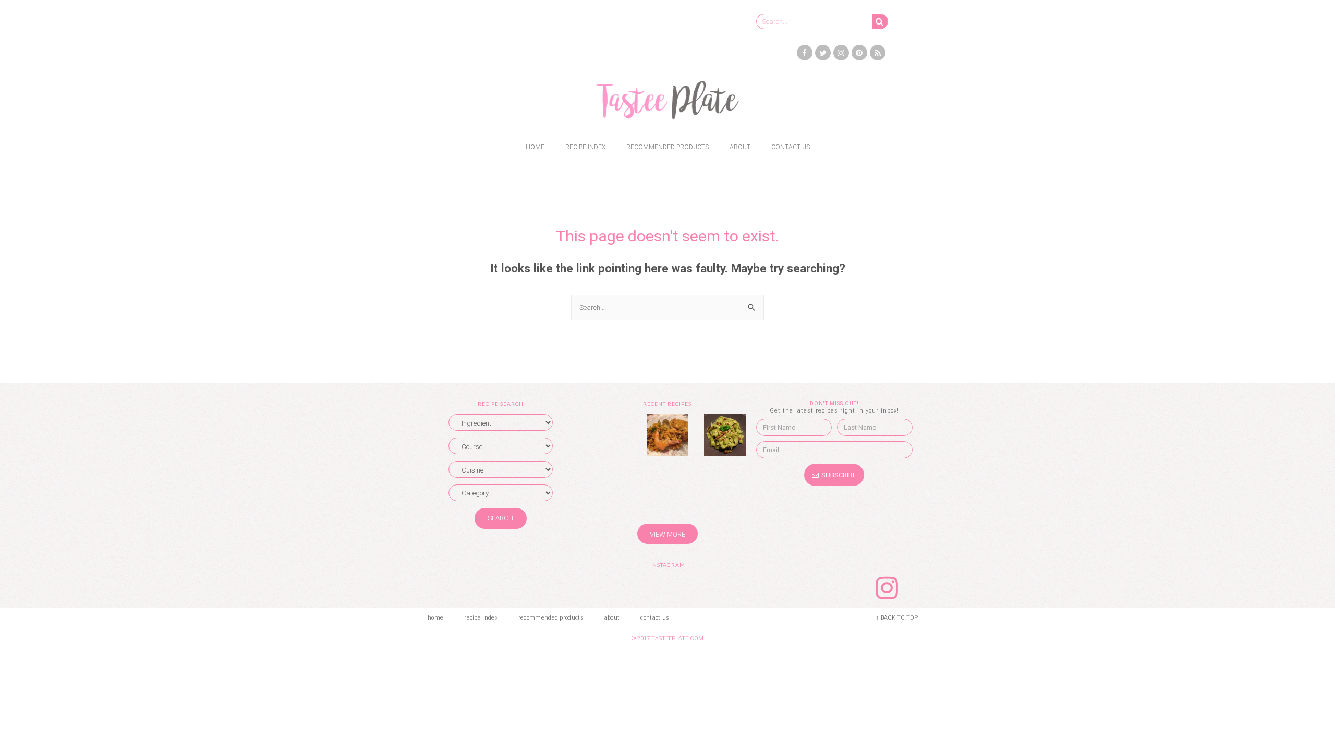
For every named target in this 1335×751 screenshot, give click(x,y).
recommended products (667, 147)
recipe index (585, 147)
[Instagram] (841, 52)
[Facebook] (804, 52)
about (740, 147)
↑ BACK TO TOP (897, 617)
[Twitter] (823, 52)
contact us (790, 147)
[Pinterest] (859, 52)
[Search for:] (667, 307)
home (535, 147)
